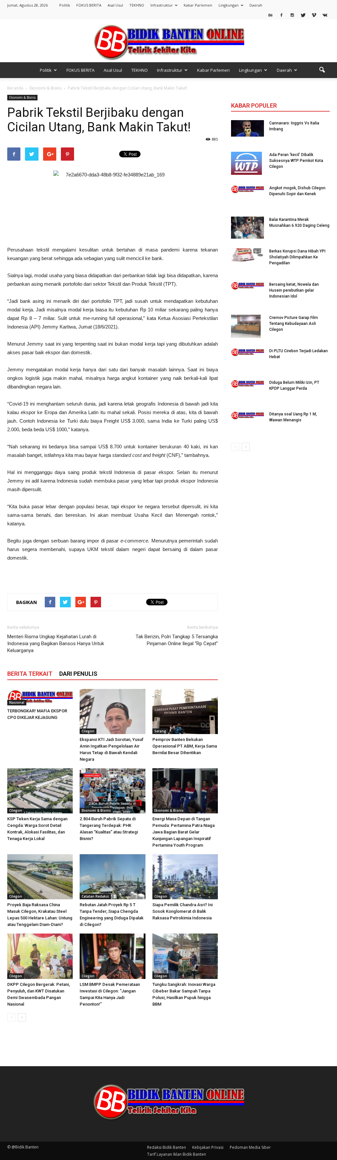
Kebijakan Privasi (207, 1147)
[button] (322, 70)
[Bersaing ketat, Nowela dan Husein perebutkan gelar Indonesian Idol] (247, 285)
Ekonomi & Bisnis (22, 97)
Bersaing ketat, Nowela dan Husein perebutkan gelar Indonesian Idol (294, 290)
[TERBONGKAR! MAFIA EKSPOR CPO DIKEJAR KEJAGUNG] (40, 697)
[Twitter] (303, 15)
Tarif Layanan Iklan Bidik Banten (176, 1154)
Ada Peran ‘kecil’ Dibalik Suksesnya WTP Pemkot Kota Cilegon (296, 160)
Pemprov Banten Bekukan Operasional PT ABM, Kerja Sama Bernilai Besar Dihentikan (184, 746)
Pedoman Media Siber (250, 1147)
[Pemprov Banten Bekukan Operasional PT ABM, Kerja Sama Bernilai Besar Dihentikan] (185, 711)
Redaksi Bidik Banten (166, 1147)
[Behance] (270, 15)
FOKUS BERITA (88, 5)
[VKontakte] (325, 15)
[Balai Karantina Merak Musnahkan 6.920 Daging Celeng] (247, 228)
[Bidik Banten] (168, 41)
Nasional (16, 702)
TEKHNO (136, 5)
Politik (64, 5)
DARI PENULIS (78, 673)
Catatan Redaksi (95, 896)
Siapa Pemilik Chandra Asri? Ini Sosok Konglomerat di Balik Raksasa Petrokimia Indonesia (182, 911)
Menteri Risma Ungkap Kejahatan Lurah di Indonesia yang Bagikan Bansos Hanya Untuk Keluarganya (55, 643)
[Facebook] (281, 15)
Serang (160, 731)
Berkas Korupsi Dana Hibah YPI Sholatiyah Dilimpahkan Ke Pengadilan (297, 257)
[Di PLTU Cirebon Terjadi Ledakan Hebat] (247, 352)
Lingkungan (229, 5)
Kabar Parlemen (198, 5)
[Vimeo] (314, 15)
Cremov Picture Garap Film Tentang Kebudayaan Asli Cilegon (293, 323)
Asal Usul (115, 5)
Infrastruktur (161, 5)
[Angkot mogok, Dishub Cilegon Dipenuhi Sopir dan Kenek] (247, 189)
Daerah (255, 5)
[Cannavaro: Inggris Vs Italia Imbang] (247, 128)
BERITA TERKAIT (29, 673)
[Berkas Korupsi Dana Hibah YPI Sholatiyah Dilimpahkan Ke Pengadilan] (247, 254)
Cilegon (88, 731)
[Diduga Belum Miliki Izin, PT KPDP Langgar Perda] (247, 384)
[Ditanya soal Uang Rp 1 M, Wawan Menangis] (247, 415)
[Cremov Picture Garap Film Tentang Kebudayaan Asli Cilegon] (246, 326)
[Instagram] (292, 15)
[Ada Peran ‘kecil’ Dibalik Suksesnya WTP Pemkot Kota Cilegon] (246, 163)
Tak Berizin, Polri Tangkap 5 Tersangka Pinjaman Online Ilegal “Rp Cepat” (177, 640)
